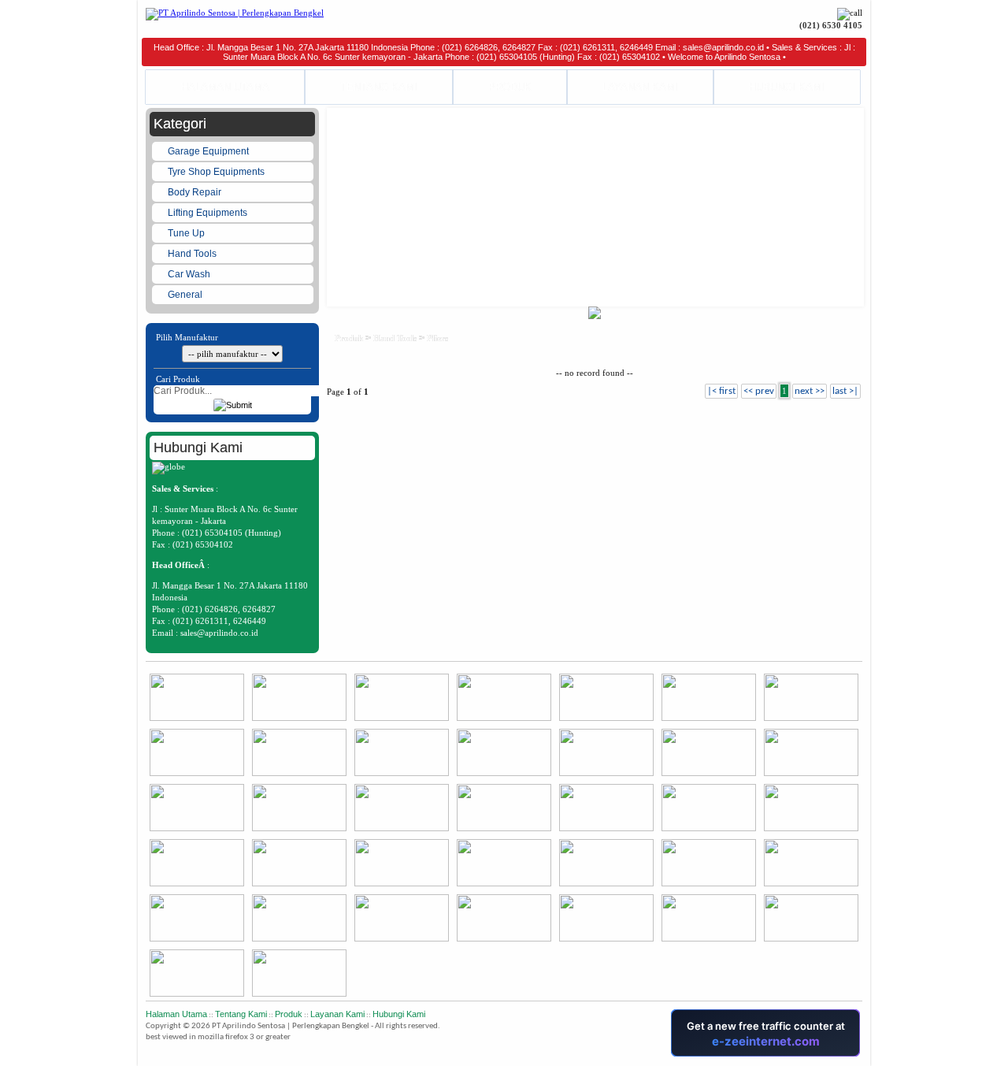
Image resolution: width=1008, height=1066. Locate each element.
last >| (845, 391)
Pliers (437, 338)
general (186, 294)
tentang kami (241, 1014)
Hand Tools (193, 253)
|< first (721, 391)
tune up (187, 233)
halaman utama (176, 1014)
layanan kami (337, 1014)
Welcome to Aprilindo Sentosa (724, 56)
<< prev (758, 391)
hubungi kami (398, 1014)
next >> (810, 391)
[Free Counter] (861, 1053)
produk (349, 338)
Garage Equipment (209, 151)
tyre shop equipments (217, 171)
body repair (196, 192)
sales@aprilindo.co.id (219, 632)
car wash (190, 274)
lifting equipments (209, 212)
